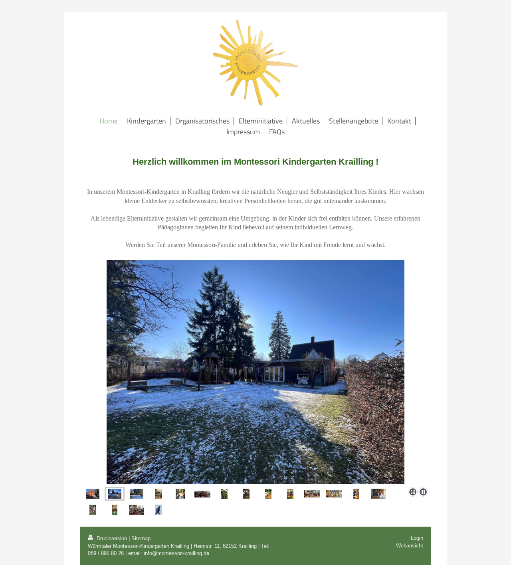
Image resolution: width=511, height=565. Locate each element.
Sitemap (141, 538)
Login (417, 538)
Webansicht (409, 546)
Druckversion (112, 538)
